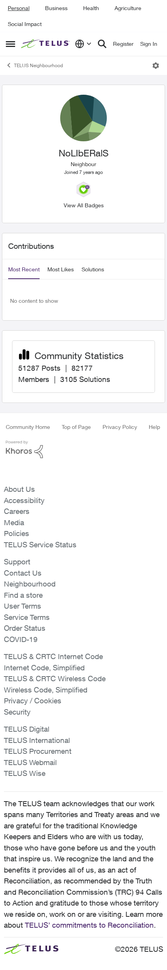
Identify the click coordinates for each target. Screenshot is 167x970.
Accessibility (24, 500)
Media (14, 522)
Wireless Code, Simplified (45, 689)
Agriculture (128, 8)
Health (91, 8)
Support (17, 561)
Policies (16, 533)
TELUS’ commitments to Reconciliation (89, 925)
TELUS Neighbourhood (38, 65)
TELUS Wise (24, 773)
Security (17, 712)
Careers (17, 511)
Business (56, 8)
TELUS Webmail (30, 762)
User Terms (22, 606)
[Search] (102, 44)
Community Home (28, 426)
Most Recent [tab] (24, 269)
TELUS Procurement (37, 751)
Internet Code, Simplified (44, 667)
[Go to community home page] (46, 44)
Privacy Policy (120, 426)
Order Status (24, 628)
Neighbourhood (30, 584)
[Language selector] (83, 44)
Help (154, 426)
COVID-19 (21, 639)
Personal (19, 8)
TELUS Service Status (40, 544)
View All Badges (84, 205)
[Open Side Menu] (10, 44)
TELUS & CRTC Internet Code (53, 656)
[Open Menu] (155, 65)
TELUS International (37, 740)
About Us (19, 489)
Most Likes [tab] (60, 269)
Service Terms (27, 617)
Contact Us (23, 573)
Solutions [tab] (93, 269)
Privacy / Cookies (32, 700)
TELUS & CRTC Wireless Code (55, 678)
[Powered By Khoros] (83, 449)
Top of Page (76, 426)
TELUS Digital (26, 729)
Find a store (23, 595)
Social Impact (25, 24)
